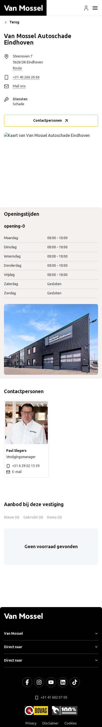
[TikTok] (75, 682)
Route (17, 68)
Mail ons (19, 86)
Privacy (31, 723)
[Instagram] (39, 682)
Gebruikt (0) (33, 517)
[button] (86, 8)
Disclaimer (50, 723)
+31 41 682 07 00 (54, 697)
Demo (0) (54, 517)
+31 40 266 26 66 (26, 77)
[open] (95, 8)
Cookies (70, 723)
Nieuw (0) (11, 517)
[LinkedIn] (63, 682)
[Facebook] (27, 682)
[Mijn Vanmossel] (86, 8)
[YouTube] (51, 682)
